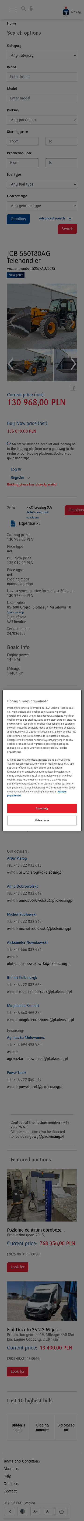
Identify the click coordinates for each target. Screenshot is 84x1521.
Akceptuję (42, 808)
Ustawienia (42, 820)
